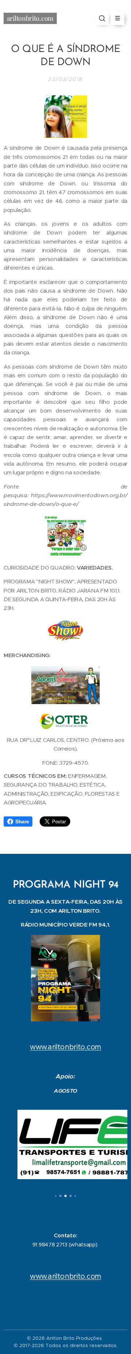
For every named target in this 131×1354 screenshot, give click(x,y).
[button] (102, 18)
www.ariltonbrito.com (65, 1046)
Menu (117, 18)
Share (22, 821)
